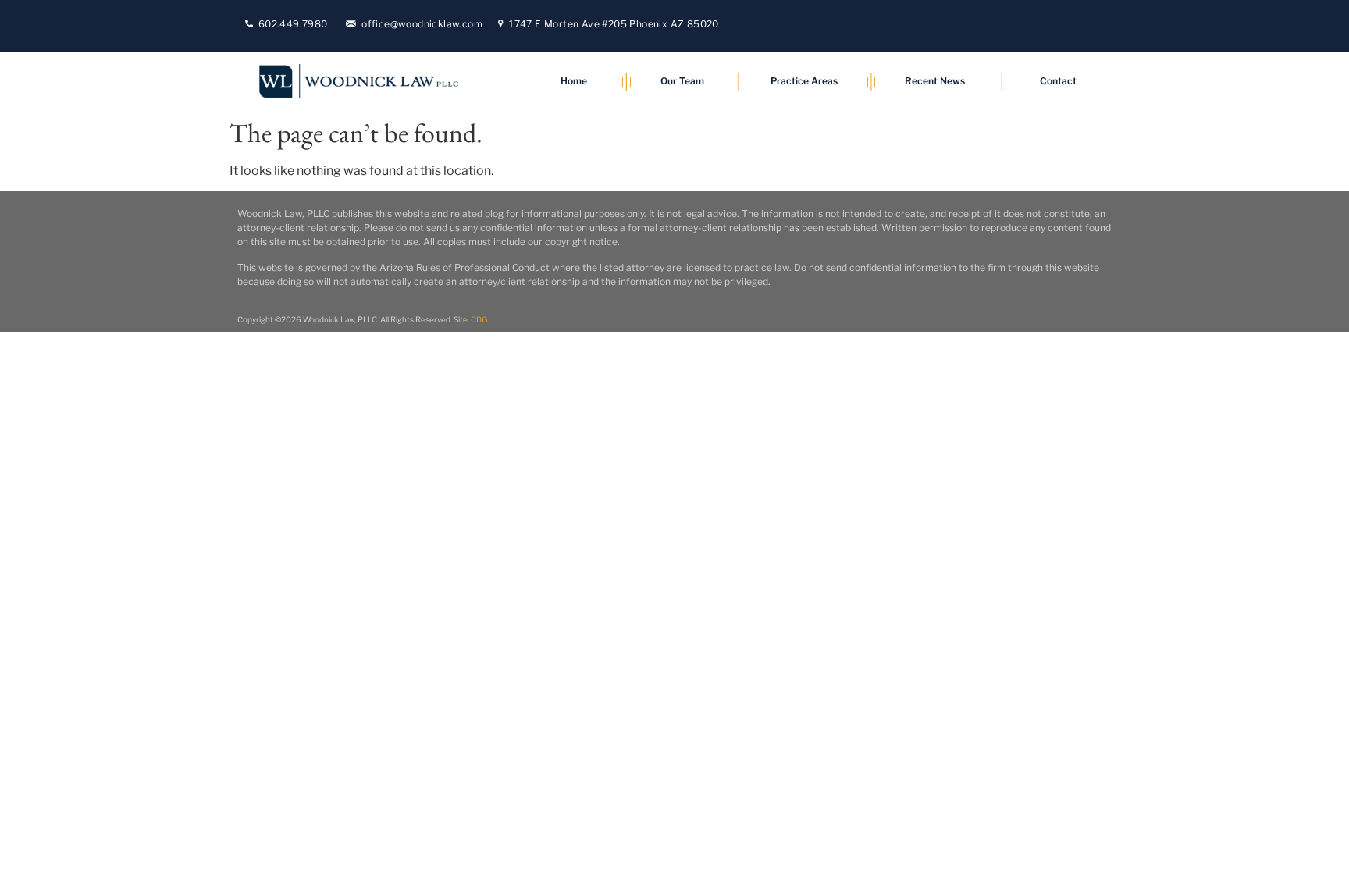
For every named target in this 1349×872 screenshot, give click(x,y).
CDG (479, 319)
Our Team (682, 81)
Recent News (935, 81)
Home (574, 81)
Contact (1058, 81)
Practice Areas (804, 81)
